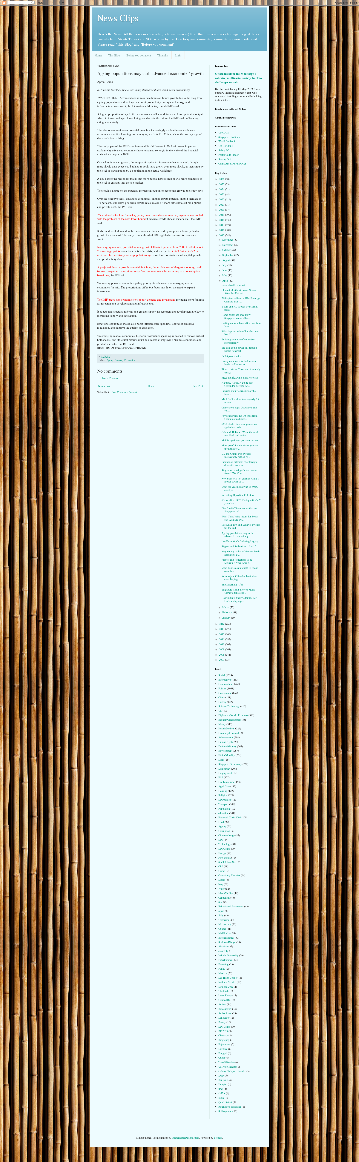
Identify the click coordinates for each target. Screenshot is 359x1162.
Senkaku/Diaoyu (227, 942)
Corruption (224, 831)
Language (223, 1017)
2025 (222, 184)
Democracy (224, 768)
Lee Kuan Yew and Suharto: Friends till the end (241, 526)
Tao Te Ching (225, 145)
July (224, 265)
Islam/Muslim (225, 893)
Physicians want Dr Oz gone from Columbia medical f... (239, 417)
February (227, 612)
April (225, 280)
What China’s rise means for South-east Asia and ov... (240, 518)
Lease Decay (225, 995)
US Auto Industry (227, 1066)
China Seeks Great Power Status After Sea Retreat (239, 291)
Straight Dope (225, 986)
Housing (222, 791)
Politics (222, 688)
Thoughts (162, 55)
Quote (221, 1057)
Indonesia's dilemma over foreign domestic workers (239, 463)
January (226, 617)
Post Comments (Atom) (124, 392)
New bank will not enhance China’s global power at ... (240, 480)
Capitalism (224, 897)
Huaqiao (222, 1084)
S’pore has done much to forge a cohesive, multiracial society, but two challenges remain (238, 77)
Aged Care (224, 786)
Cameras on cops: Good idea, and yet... (239, 409)
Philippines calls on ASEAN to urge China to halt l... (241, 299)
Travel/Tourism (226, 1062)
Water (221, 888)
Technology (224, 844)
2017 (222, 225)
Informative (224, 679)
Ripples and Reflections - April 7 (239, 546)
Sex (220, 902)
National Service (227, 982)
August (226, 260)
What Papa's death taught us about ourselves (240, 569)
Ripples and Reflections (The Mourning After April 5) (237, 561)
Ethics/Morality (226, 755)
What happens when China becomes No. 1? (240, 332)
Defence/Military (227, 746)
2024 (222, 189)
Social (221, 675)
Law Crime (224, 1026)
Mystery (222, 973)
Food (221, 822)
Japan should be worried (234, 285)
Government (224, 693)
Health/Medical (226, 728)
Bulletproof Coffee (231, 356)
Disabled (223, 1049)
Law (220, 839)
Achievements (225, 737)
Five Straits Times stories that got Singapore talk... (239, 509)
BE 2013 (223, 1031)
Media (221, 879)
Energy (222, 853)
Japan (221, 911)
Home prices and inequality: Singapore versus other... (236, 316)
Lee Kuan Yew (226, 782)
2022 (222, 199)
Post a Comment (110, 378)
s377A (221, 1093)
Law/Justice (224, 799)
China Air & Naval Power (232, 163)
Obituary (223, 1035)
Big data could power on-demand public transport (239, 349)
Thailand (223, 991)
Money (222, 724)
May (225, 275)
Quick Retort (225, 1102)
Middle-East (224, 933)
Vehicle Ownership (228, 955)
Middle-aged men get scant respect (240, 440)
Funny (221, 968)
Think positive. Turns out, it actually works (241, 371)
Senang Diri (224, 159)
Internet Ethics (226, 937)
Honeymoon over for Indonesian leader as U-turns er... (239, 362)
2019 (222, 214)
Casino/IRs (224, 1000)
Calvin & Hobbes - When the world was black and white (240, 433)
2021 (222, 204)
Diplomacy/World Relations (233, 715)
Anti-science (224, 1013)
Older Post (197, 386)
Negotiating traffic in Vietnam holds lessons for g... (241, 553)
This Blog (114, 55)
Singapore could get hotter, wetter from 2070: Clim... (239, 471)
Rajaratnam (224, 1044)
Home (98, 55)
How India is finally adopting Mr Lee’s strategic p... (239, 599)
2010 (222, 644)
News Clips (117, 18)
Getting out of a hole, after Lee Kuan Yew (241, 324)
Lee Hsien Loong (227, 977)
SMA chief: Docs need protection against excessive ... (239, 425)
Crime (221, 871)
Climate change (226, 835)
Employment (225, 773)
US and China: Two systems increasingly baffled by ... (236, 455)
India (221, 1098)
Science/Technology (229, 706)
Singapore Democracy (230, 764)
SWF (221, 1075)
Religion (222, 795)
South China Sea (227, 862)
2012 (222, 634)
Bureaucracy (224, 1009)
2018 (222, 220)
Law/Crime (224, 848)
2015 (222, 235)
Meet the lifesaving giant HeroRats (240, 377)
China (221, 697)
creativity (223, 951)
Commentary (225, 684)
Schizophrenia (225, 1111)
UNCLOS (223, 132)
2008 (222, 654)
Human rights (225, 742)
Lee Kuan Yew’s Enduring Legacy (240, 541)
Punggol (222, 1053)
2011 (222, 639)
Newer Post (104, 386)
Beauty (222, 1022)
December (228, 239)
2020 (222, 209)
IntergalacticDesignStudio (185, 1137)
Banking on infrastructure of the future (239, 392)
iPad (220, 1089)
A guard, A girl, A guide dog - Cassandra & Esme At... (238, 384)
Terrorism (223, 920)
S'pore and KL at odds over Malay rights (240, 308)
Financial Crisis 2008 (229, 817)
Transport (223, 804)
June (225, 270)
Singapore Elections (229, 137)
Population (224, 808)
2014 (222, 624)
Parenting (223, 964)
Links (178, 55)
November (228, 245)
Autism (222, 1004)
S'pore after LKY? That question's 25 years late (241, 501)
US (220, 710)
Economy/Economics (125, 360)
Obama (222, 928)
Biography (223, 1040)
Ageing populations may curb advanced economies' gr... (237, 534)
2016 (222, 230)
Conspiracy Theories (229, 875)
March (226, 607)
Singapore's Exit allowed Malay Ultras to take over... (238, 591)
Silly (220, 915)
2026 (222, 179)
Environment (225, 750)
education (223, 813)
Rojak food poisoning (229, 1106)
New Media (224, 857)
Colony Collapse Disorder (232, 1071)
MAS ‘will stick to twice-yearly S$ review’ (240, 400)
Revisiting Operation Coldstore (238, 495)
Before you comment (138, 55)
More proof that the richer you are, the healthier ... (240, 447)
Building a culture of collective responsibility (238, 341)
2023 (222, 194)
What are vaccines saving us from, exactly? (240, 488)
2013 (222, 629)
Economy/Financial (228, 733)
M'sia (221, 759)
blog (220, 884)
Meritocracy (224, 924)
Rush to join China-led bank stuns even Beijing (239, 577)
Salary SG (223, 150)
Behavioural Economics (230, 906)
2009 (222, 649)
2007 (222, 659)
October (226, 250)
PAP (220, 777)
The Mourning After (232, 584)
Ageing (110, 360)
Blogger (218, 1137)
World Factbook (226, 141)
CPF (220, 866)
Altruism (223, 946)
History (222, 702)
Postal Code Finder (228, 154)
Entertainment (225, 960)
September (228, 255)
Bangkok (223, 1080)
